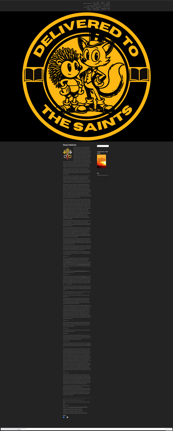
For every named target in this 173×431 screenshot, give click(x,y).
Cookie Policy (19, 429)
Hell (102, 4)
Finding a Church (96, 4)
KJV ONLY (92, 7)
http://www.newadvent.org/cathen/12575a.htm (73, 409)
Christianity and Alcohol (87, 3)
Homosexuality (107, 4)
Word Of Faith (103, 9)
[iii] (72, 232)
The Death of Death (95, 8)
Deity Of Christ (96, 3)
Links (109, 9)
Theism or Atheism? (96, 9)
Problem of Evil (98, 7)
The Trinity (89, 9)
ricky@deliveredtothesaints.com (103, 175)
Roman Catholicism (106, 7)
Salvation (89, 8)
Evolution (108, 3)
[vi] (85, 277)
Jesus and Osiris (86, 7)
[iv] (84, 234)
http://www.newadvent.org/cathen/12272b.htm (78, 407)
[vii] (88, 344)
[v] (82, 276)
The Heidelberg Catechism (105, 8)
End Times (102, 3)
